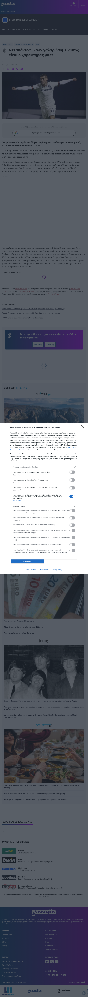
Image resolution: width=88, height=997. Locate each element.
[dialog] (44, 498)
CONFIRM (27, 561)
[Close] (83, 427)
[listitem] (44, 467)
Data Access (44, 570)
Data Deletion (31, 570)
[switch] (72, 472)
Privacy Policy (57, 570)
